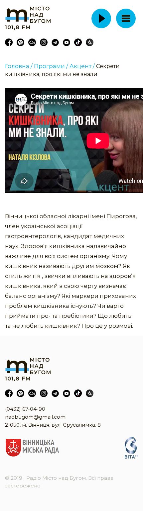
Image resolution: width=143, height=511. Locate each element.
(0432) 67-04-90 (25, 409)
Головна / (19, 66)
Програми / (51, 66)
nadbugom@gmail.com (35, 417)
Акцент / (82, 66)
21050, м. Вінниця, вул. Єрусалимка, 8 (53, 425)
